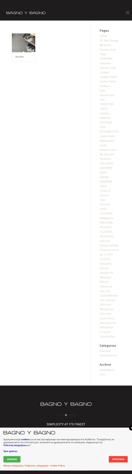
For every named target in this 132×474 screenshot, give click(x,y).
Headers (105, 113)
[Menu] (127, 12)
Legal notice (107, 136)
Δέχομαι (12, 459)
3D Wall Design (109, 40)
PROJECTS (106, 163)
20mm (103, 36)
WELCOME (106, 222)
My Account (107, 154)
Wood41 (19, 57)
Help (102, 127)
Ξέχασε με (106, 286)
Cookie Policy (108, 81)
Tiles (103, 200)
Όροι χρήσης (10, 451)
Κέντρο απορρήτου (13, 465)
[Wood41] (23, 42)
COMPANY (106, 58)
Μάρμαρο (105, 277)
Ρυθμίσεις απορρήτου (36, 465)
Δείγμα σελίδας (109, 245)
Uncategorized (108, 355)
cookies (25, 439)
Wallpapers (106, 218)
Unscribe (105, 204)
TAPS (103, 186)
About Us (105, 45)
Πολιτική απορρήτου (14, 445)
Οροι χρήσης (107, 300)
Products (105, 159)
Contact (104, 72)
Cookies (105, 86)
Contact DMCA (108, 77)
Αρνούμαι (118, 459)
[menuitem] (127, 12)
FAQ (102, 99)
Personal (105, 351)
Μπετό (104, 281)
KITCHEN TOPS (109, 131)
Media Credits (108, 150)
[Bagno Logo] (26, 13)
